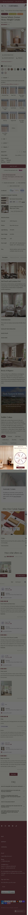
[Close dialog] (26, 446)
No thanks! (20, 469)
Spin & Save (20, 467)
